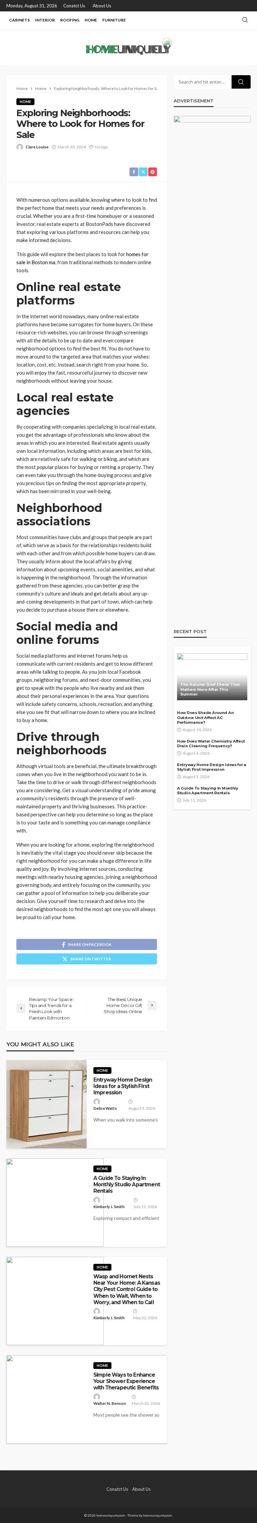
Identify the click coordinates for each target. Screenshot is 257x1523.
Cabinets (19, 19)
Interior (45, 19)
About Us (102, 5)
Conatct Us (74, 5)
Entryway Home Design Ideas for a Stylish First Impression (122, 1086)
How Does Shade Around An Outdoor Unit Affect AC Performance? (205, 717)
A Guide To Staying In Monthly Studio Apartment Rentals (126, 1184)
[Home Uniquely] (128, 47)
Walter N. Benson (109, 1403)
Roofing (69, 19)
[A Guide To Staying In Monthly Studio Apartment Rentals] (55, 1202)
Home (91, 19)
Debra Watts (105, 1108)
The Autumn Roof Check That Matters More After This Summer (210, 689)
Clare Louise (37, 146)
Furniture (114, 19)
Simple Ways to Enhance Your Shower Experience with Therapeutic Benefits (126, 1381)
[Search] (245, 20)
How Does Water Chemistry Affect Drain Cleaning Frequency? (211, 744)
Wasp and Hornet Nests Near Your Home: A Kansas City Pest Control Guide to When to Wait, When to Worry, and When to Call (126, 1289)
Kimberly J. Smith (108, 1206)
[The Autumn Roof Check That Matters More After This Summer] (212, 676)
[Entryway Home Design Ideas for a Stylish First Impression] (46, 1104)
